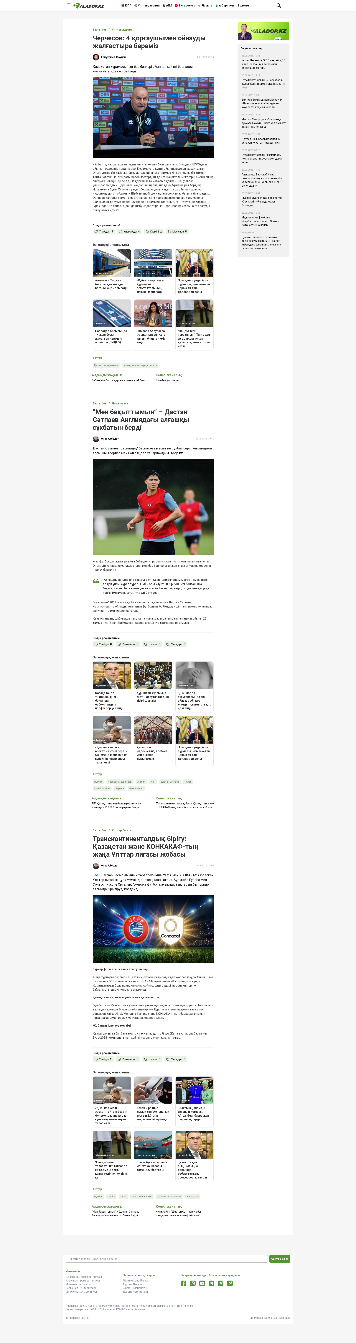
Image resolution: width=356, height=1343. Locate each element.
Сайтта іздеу (279, 1258)
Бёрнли (120, 788)
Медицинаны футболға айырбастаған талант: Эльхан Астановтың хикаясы (260, 221)
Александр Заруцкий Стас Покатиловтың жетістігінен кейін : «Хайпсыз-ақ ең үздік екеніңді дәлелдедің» (263, 180)
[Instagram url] (193, 1283)
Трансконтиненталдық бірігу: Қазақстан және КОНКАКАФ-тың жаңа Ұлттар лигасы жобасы (185, 805)
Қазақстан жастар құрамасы (140, 365)
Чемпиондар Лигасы (136, 1280)
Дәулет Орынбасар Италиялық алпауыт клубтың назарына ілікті (262, 140)
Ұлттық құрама (149, 5)
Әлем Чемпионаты (135, 1288)
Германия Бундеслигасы (81, 1288)
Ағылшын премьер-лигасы (83, 1280)
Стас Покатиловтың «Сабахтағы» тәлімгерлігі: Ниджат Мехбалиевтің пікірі (263, 84)
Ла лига (207, 5)
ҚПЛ (128, 5)
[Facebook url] (184, 1283)
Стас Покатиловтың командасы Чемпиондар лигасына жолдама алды (262, 158)
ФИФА (111, 1196)
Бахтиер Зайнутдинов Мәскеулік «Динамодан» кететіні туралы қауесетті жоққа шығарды (262, 103)
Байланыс (270, 1317)
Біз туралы (256, 1317)
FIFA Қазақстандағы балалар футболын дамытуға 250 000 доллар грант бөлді (116, 805)
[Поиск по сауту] (279, 5)
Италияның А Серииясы (81, 1291)
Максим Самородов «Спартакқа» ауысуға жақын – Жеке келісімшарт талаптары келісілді (264, 123)
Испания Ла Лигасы (78, 1284)
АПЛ (169, 5)
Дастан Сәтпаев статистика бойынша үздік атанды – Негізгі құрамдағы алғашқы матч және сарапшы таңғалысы (261, 243)
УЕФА (123, 1196)
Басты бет (99, 29)
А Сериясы (226, 5)
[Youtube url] (202, 1283)
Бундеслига (187, 5)
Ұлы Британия (102, 788)
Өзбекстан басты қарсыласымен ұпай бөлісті (120, 380)
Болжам (243, 5)
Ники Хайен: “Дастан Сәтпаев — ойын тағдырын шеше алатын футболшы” (179, 1213)
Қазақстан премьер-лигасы (84, 1277)
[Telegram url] (211, 1283)
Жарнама (284, 1317)
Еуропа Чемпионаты (136, 1291)
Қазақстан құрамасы (106, 365)
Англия (141, 781)
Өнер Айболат (110, 438)
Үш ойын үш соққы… (168, 380)
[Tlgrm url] (221, 1283)
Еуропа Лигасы (132, 1284)
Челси (188, 781)
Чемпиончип (136, 788)
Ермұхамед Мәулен (113, 57)
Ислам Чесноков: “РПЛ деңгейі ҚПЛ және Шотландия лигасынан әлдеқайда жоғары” (263, 64)
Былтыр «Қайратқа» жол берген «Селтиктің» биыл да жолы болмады (262, 201)
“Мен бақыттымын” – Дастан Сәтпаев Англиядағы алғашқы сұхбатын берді (115, 1213)
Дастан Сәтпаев (170, 781)
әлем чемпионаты (142, 1196)
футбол (98, 781)
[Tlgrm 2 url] (230, 1283)
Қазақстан (193, 1196)
